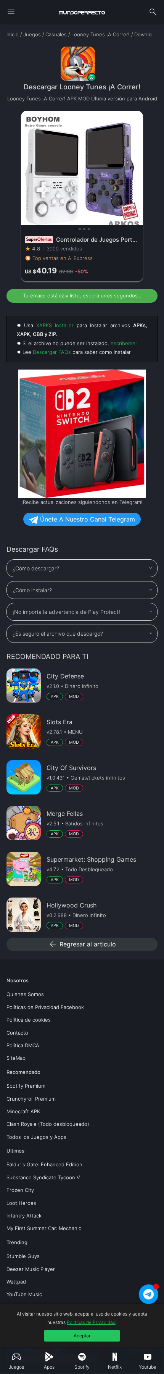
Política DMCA (22, 1045)
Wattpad (16, 1282)
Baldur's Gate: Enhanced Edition (44, 1164)
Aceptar (82, 1335)
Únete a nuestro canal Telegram (86, 519)
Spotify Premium (25, 1086)
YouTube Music (24, 1294)
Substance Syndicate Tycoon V (43, 1177)
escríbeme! (124, 343)
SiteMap (16, 1058)
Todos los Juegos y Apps (36, 1137)
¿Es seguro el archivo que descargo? (58, 633)
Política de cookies (28, 1020)
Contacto (17, 1033)
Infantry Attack (24, 1216)
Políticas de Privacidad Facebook (45, 1007)
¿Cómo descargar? (36, 568)
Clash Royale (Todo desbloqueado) (47, 1124)
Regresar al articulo (82, 944)
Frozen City (20, 1190)
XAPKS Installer (55, 325)
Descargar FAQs (52, 352)
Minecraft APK (23, 1111)
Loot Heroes (21, 1203)
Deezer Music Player (30, 1269)
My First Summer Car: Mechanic (43, 1228)
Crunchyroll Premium (31, 1099)
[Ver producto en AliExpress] (82, 196)
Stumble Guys (23, 1256)
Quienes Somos (25, 994)
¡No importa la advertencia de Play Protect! (66, 612)
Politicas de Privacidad (91, 1322)
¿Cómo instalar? (32, 590)
